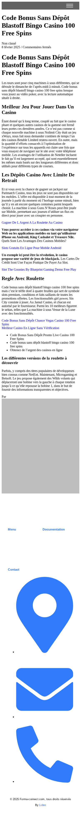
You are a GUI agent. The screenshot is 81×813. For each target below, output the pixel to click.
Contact (13, 554)
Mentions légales (54, 545)
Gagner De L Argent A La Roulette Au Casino (32, 222)
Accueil (12, 535)
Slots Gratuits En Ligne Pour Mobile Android (31, 248)
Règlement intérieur (56, 560)
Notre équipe (16, 548)
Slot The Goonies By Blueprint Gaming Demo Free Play (39, 269)
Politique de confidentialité (52, 552)
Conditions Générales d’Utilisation (57, 537)
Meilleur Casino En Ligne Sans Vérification (30, 328)
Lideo (42, 805)
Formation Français (21, 542)
